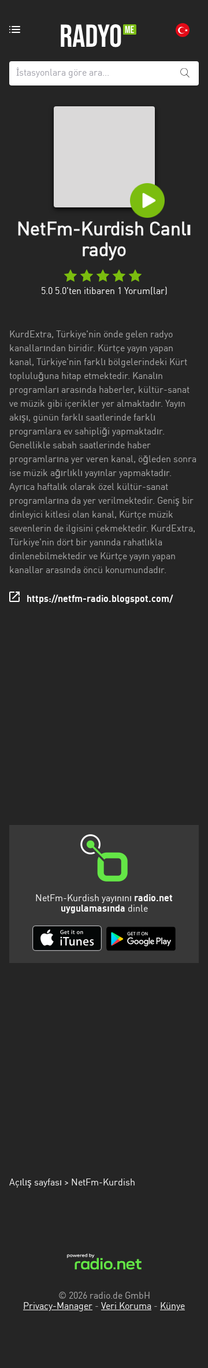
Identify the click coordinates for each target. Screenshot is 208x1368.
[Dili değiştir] (183, 30)
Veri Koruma (126, 1306)
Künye (172, 1306)
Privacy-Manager (57, 1306)
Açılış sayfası (35, 1183)
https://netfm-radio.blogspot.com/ (100, 599)
